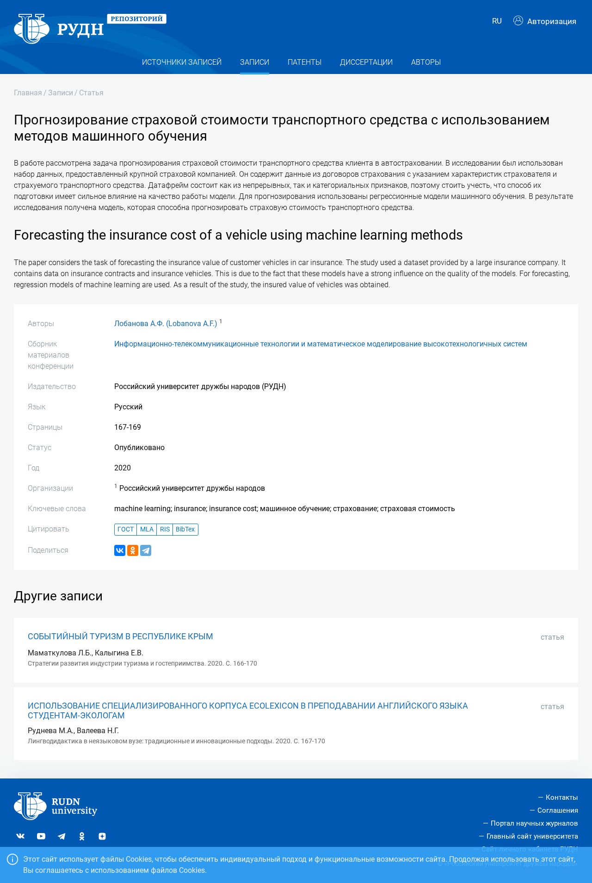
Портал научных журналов (534, 823)
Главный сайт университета (532, 836)
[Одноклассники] (132, 550)
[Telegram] (145, 550)
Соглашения (557, 810)
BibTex (185, 529)
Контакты (562, 797)
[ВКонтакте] (119, 550)
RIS (165, 529)
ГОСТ (125, 529)
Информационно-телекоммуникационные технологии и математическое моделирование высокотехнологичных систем (320, 344)
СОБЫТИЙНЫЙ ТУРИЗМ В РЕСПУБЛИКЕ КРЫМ (120, 636)
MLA (147, 529)
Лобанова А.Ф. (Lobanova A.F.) (165, 323)
